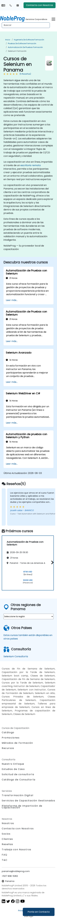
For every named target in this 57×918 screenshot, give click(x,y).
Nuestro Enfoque (13, 764)
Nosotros (8, 823)
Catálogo (8, 732)
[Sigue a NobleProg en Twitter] (8, 901)
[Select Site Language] (3, 5)
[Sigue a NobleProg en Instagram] (17, 901)
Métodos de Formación (17, 743)
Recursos (8, 748)
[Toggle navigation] (53, 18)
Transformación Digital (17, 795)
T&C (4, 860)
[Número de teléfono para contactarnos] (10, 5)
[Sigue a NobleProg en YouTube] (22, 901)
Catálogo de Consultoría (18, 779)
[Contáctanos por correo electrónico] (17, 5)
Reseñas (7, 844)
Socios (6, 833)
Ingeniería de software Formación (29, 39)
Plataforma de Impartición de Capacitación (22, 806)
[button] (51, 562)
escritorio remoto (30, 165)
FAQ (4, 854)
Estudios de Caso (13, 769)
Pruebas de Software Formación (22, 43)
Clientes (7, 839)
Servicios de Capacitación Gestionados (28, 800)
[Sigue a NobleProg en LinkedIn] (3, 901)
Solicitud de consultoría (18, 774)
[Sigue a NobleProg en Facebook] (13, 901)
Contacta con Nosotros (39, 5)
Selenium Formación (17, 51)
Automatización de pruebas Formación (25, 47)
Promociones (11, 737)
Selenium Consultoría (16, 656)
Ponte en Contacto (39, 911)
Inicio (7, 39)
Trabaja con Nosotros (16, 849)
